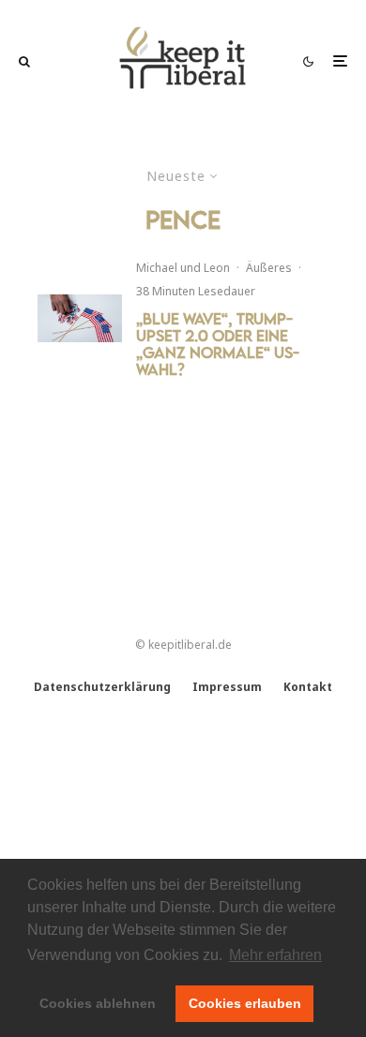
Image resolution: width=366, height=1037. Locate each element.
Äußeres (269, 268)
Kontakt (307, 687)
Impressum (227, 687)
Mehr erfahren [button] (275, 955)
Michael (156, 268)
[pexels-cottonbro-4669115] (80, 318)
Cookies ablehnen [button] (97, 1003)
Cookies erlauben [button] (245, 1003)
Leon (217, 268)
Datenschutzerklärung (102, 687)
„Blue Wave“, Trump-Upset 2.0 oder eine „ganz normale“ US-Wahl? (217, 344)
